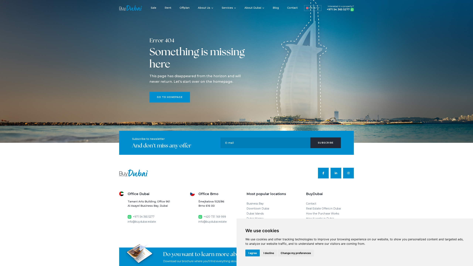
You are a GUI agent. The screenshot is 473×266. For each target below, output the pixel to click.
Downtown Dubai (257, 208)
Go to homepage (170, 97)
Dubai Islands (255, 213)
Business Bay (255, 203)
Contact (292, 7)
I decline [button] (268, 253)
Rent (168, 7)
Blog (276, 7)
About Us (204, 7)
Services (227, 7)
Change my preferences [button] (296, 253)
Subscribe (326, 142)
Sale (153, 7)
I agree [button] (252, 253)
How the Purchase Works (322, 213)
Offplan (185, 7)
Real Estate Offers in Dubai (323, 208)
